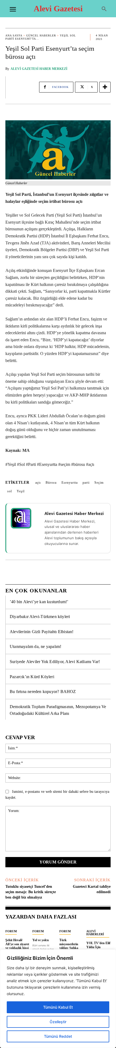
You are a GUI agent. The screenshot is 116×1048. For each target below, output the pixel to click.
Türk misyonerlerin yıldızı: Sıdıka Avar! (68, 946)
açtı (38, 482)
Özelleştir (58, 1021)
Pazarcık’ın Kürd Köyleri (32, 676)
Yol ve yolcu (40, 940)
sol (9, 491)
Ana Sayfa (13, 35)
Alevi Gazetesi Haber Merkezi (39, 68)
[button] (104, 9)
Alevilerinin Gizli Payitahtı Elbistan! (42, 631)
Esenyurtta (70, 482)
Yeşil (21, 491)
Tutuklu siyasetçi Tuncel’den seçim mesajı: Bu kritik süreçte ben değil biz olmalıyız (30, 892)
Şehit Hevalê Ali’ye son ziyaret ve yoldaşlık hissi (17, 944)
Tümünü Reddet (58, 1036)
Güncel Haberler (41, 35)
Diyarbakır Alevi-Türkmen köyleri (40, 616)
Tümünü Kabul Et (58, 1007)
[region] (58, 998)
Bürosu (51, 482)
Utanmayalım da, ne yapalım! (35, 646)
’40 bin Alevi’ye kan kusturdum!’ (39, 601)
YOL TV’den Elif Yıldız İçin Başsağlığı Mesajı (98, 947)
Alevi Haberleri (95, 933)
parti (86, 482)
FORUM (11, 931)
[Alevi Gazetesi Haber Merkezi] (24, 518)
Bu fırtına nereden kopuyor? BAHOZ (43, 691)
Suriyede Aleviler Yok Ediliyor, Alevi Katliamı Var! (55, 661)
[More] (105, 87)
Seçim (99, 482)
